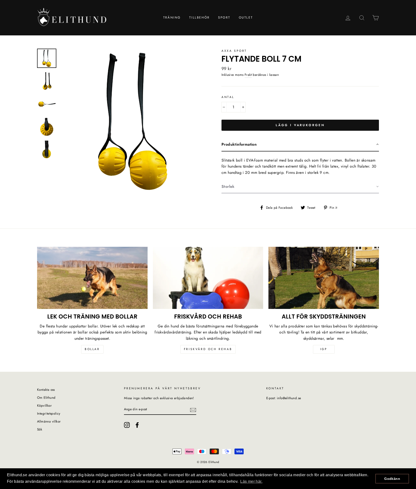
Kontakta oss (46, 389)
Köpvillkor (44, 405)
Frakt (248, 74)
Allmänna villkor (49, 421)
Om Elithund (46, 397)
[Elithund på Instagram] (127, 425)
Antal (227, 97)
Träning (172, 17)
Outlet (246, 17)
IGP (323, 349)
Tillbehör (199, 17)
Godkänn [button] (392, 479)
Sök (39, 429)
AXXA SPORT (234, 51)
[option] (132, 121)
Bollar (92, 349)
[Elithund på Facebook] (137, 425)
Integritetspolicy (48, 413)
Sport (224, 17)
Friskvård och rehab (208, 349)
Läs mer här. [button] (251, 481)
